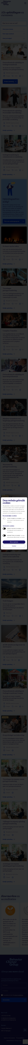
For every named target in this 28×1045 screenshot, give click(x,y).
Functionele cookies (4, 518)
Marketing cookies (4, 535)
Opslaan (14, 546)
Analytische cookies (4, 529)
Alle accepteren (14, 542)
